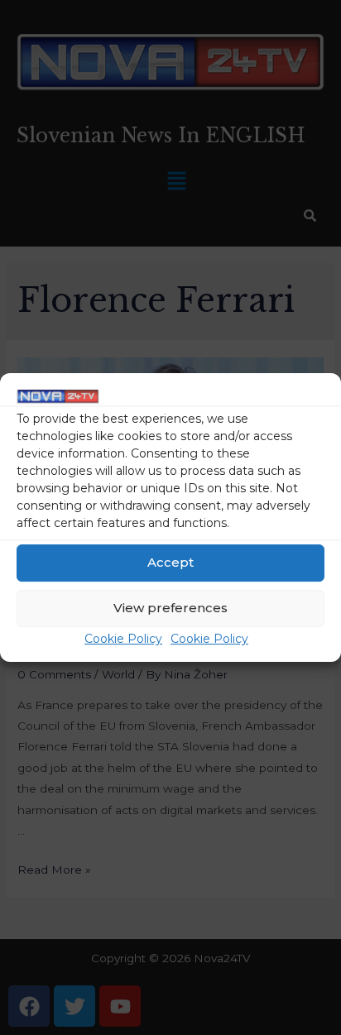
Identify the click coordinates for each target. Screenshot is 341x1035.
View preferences (170, 608)
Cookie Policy (123, 638)
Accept (170, 563)
